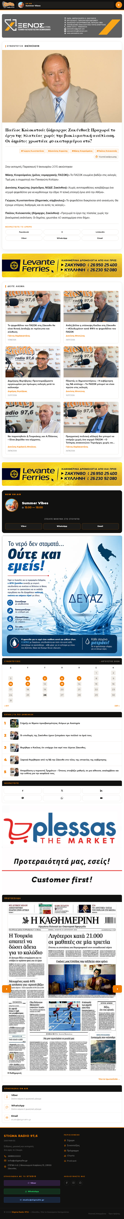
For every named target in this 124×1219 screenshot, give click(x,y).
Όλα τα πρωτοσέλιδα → (109, 1079)
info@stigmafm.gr (18, 1160)
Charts (71, 1155)
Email (100, 238)
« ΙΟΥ (6, 706)
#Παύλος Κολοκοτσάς (107, 151)
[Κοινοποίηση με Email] (101, 798)
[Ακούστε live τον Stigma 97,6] (119, 5)
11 (28, 684)
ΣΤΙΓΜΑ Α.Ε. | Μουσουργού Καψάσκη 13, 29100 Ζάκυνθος (30, 1167)
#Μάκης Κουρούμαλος (82, 151)
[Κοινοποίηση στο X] (62, 791)
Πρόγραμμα (73, 1150)
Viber (24, 238)
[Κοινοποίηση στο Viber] (23, 798)
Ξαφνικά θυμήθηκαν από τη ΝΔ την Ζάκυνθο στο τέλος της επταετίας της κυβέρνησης (63, 759)
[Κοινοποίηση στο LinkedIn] (101, 791)
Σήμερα (70, 1140)
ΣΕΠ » (117, 706)
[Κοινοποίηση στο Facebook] (23, 791)
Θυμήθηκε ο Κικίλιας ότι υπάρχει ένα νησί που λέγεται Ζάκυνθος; (53, 747)
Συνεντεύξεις (73, 1145)
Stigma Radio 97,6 (20, 1212)
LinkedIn (100, 232)
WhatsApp (62, 238)
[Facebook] (66, 1183)
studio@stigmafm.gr (33, 1200)
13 (62, 684)
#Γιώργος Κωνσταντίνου (32, 151)
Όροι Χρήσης (114, 1214)
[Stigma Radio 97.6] (8, 4)
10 (11, 684)
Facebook (24, 232)
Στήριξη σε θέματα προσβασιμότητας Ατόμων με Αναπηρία (50, 723)
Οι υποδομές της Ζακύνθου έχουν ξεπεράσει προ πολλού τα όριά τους (56, 735)
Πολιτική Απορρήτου (97, 1214)
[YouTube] (73, 1183)
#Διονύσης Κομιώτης (58, 151)
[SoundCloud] (80, 1183)
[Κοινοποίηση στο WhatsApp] (62, 798)
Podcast (71, 1160)
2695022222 (14, 1156)
